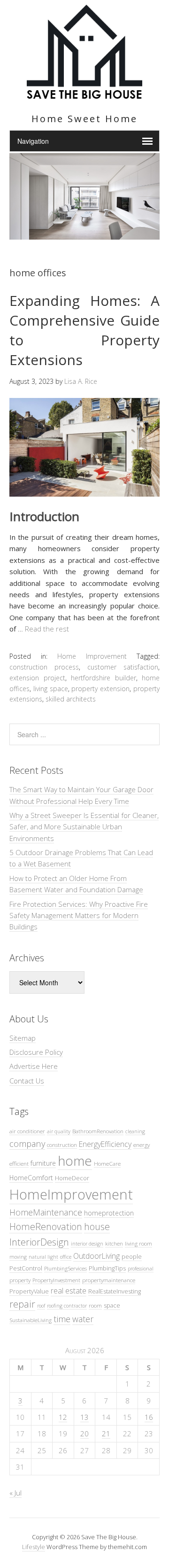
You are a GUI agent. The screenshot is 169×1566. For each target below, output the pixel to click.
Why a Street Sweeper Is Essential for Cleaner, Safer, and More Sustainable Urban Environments (84, 826)
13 (84, 1417)
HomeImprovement (71, 1194)
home (75, 1160)
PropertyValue (29, 1291)
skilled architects (71, 698)
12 (63, 1417)
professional (141, 1268)
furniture (43, 1163)
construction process (44, 666)
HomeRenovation (45, 1226)
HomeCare (107, 1163)
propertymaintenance (108, 1280)
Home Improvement (92, 656)
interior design (87, 1243)
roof (41, 1305)
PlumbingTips (107, 1268)
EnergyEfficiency (105, 1144)
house (97, 1226)
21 (106, 1433)
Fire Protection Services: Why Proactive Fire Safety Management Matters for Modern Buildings (78, 915)
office (65, 1257)
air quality (58, 1131)
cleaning (135, 1131)
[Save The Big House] (84, 93)
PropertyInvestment (56, 1280)
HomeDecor (72, 1178)
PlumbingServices (65, 1268)
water (82, 1318)
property (20, 1280)
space (112, 1305)
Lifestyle (33, 1547)
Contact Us (26, 1080)
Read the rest (47, 628)
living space (50, 688)
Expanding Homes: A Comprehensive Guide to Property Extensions (84, 330)
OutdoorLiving (96, 1256)
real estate (68, 1291)
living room (138, 1243)
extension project (37, 677)
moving (18, 1257)
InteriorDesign (39, 1242)
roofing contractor (67, 1305)
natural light (43, 1257)
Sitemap (22, 1038)
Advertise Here (33, 1066)
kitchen (114, 1243)
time (62, 1318)
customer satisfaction (122, 666)
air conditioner (27, 1131)
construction (62, 1144)
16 (149, 1417)
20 (84, 1433)
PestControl (25, 1268)
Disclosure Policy (36, 1052)
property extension (100, 688)
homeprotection (109, 1212)
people (132, 1256)
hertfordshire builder (103, 677)
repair (22, 1304)
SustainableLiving (30, 1320)
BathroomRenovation (97, 1131)
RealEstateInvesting (114, 1291)
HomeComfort (31, 1177)
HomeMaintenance (45, 1212)
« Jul (15, 1492)
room (95, 1305)
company (27, 1143)
